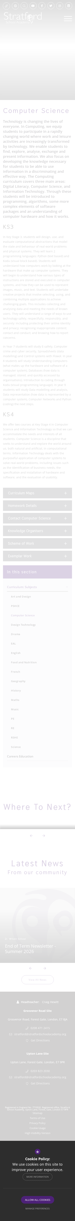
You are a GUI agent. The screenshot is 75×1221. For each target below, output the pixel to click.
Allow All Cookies (37, 1200)
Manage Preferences (37, 1208)
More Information (37, 1176)
